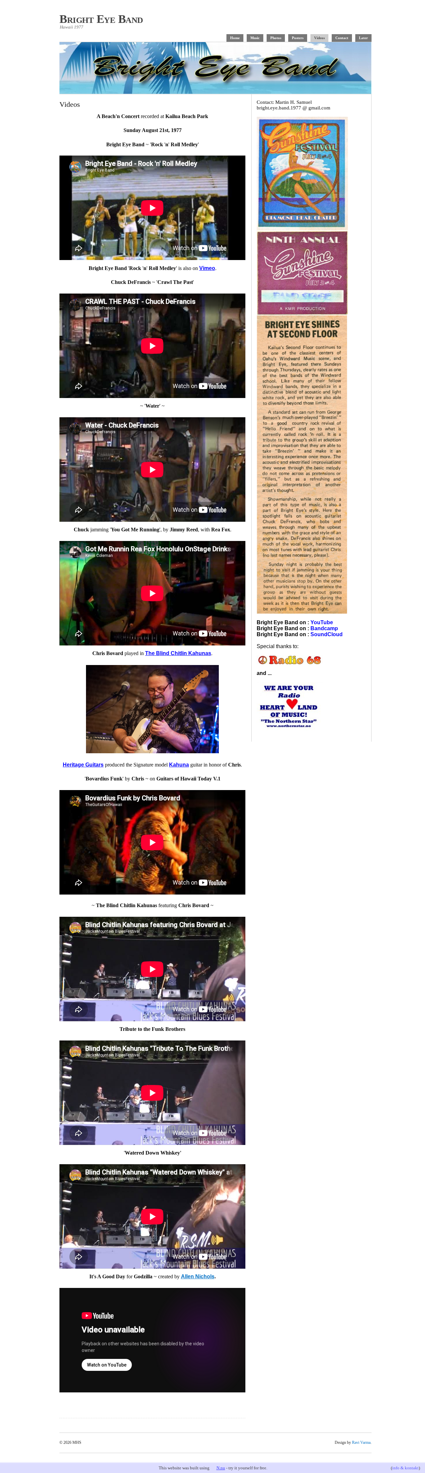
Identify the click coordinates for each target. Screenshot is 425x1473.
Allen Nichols (197, 1276)
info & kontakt (405, 1467)
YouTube (321, 622)
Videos (319, 38)
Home (235, 38)
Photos (275, 38)
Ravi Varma (361, 1442)
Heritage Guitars (83, 765)
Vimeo (207, 268)
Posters (297, 38)
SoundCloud (326, 634)
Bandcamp (324, 628)
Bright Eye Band (101, 19)
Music (255, 38)
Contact (341, 38)
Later (363, 38)
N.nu (220, 1467)
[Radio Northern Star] (290, 728)
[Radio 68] (290, 662)
